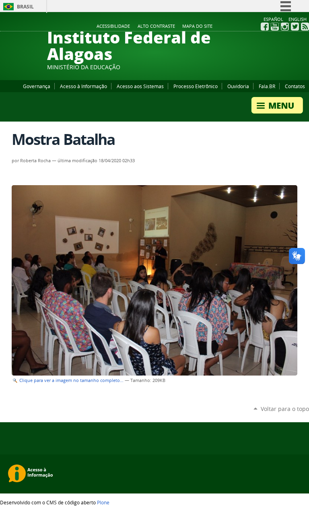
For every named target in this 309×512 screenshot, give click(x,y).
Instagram (285, 27)
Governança (36, 86)
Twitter (295, 27)
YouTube (275, 27)
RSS (305, 27)
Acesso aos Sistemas (140, 86)
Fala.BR (267, 86)
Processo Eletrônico (195, 86)
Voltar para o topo (285, 409)
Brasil (25, 6)
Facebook (265, 27)
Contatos (295, 86)
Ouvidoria (238, 86)
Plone (103, 502)
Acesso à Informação (83, 86)
